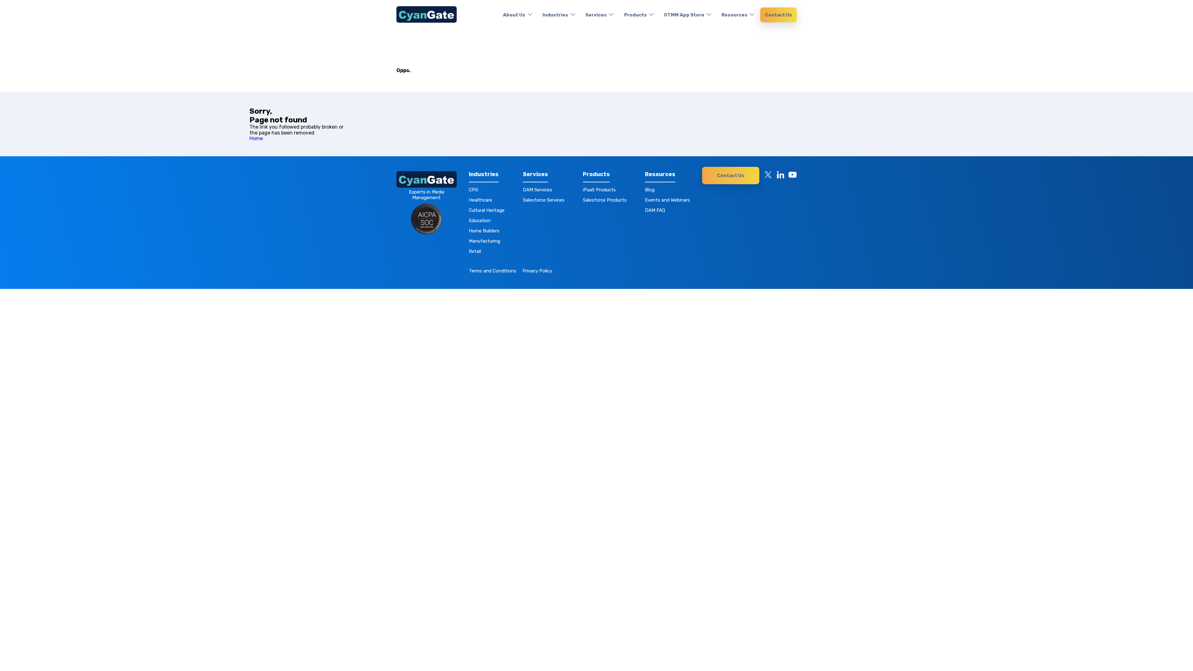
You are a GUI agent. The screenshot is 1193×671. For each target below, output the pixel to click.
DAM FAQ (655, 210)
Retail (475, 251)
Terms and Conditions (492, 271)
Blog (650, 190)
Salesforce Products (605, 200)
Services (596, 15)
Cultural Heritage (487, 210)
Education (480, 220)
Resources (734, 15)
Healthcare (480, 200)
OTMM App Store (684, 15)
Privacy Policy (537, 271)
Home (256, 138)
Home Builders (484, 231)
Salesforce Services (544, 200)
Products (635, 15)
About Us (514, 15)
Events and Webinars (667, 200)
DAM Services (537, 190)
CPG (473, 190)
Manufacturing (484, 241)
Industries (555, 15)
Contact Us (778, 15)
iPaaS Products (599, 190)
